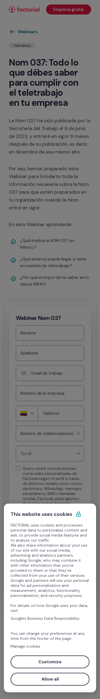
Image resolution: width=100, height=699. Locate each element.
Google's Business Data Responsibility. (45, 618)
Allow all (50, 679)
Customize (50, 662)
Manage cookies (25, 646)
